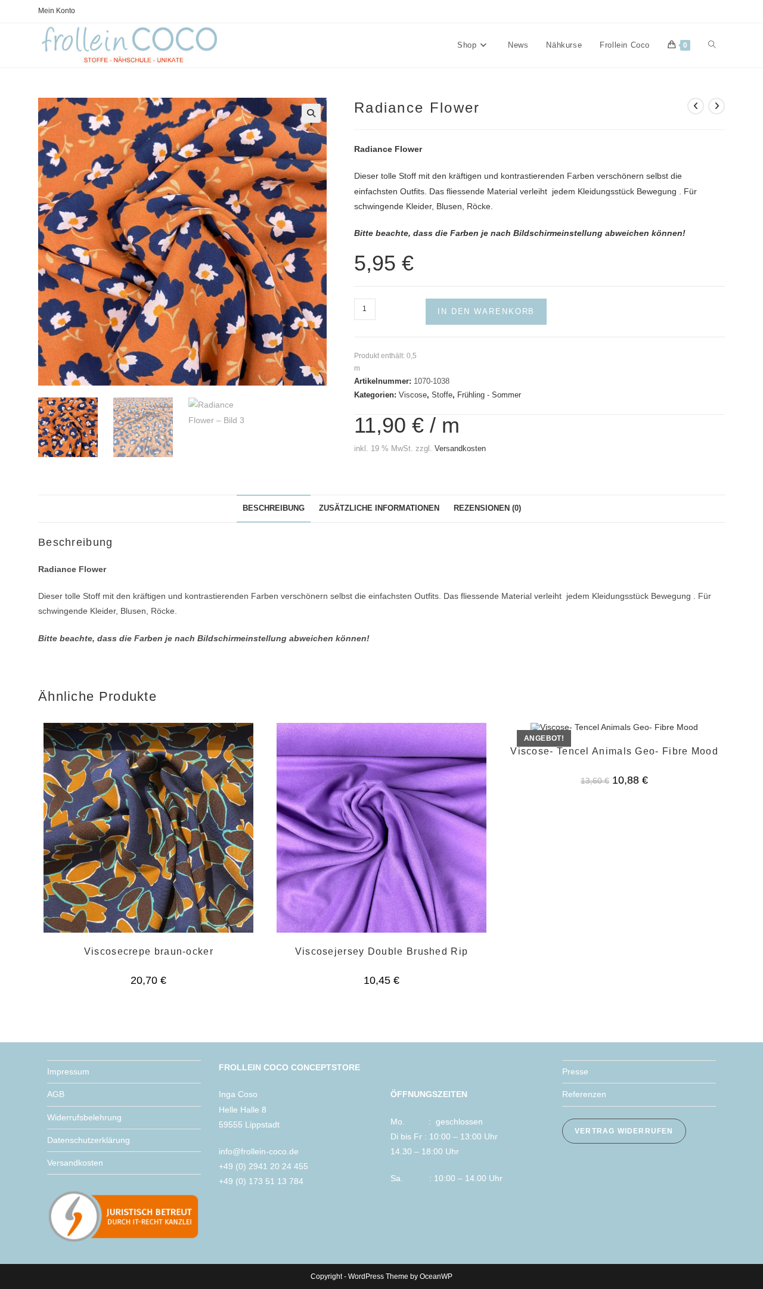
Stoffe (442, 394)
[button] (311, 113)
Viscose (413, 394)
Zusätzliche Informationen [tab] (379, 508)
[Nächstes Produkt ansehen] (716, 106)
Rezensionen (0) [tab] (487, 508)
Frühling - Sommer (489, 394)
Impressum (68, 1071)
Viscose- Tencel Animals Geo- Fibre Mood (614, 751)
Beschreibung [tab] (274, 508)
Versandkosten (460, 449)
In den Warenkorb (486, 311)
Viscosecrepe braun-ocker (148, 951)
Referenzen (584, 1094)
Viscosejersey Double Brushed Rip (382, 951)
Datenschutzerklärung (88, 1140)
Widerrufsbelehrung (84, 1117)
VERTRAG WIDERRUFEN (624, 1131)
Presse (575, 1071)
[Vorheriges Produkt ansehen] (695, 106)
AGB (55, 1094)
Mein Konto (56, 11)
